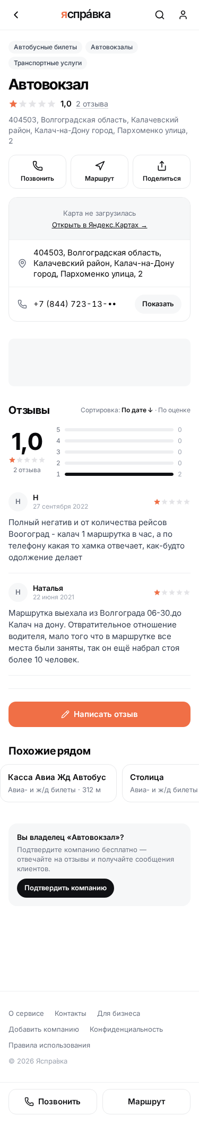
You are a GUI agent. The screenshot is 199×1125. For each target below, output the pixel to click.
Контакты (70, 1013)
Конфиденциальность (126, 1029)
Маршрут (99, 178)
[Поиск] (159, 14)
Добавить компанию (43, 1029)
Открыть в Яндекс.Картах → (100, 224)
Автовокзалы (112, 47)
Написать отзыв (106, 714)
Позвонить (37, 178)
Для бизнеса (118, 1013)
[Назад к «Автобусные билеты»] (16, 14)
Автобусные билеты (45, 47)
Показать (158, 303)
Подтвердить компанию (65, 887)
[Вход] (183, 14)
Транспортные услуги (48, 63)
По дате (137, 410)
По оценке (174, 410)
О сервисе (26, 1013)
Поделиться (162, 178)
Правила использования (49, 1045)
